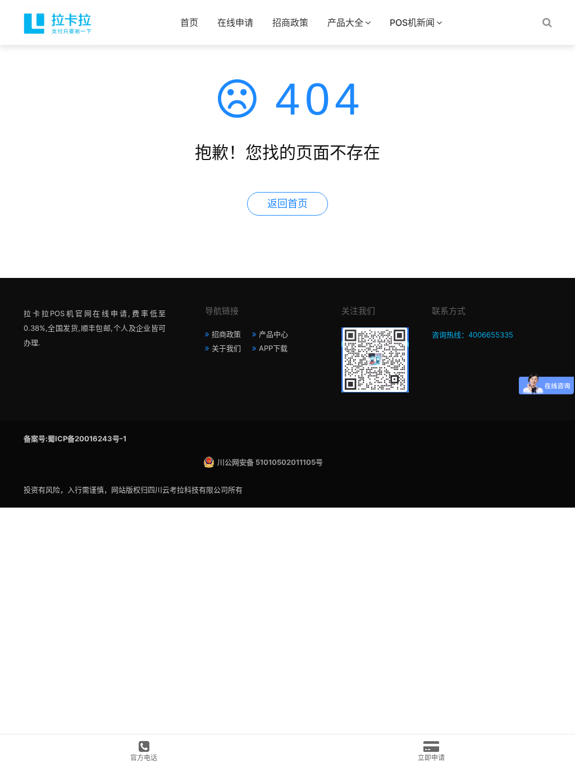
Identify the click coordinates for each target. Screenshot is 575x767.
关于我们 (226, 348)
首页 (189, 22)
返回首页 (287, 203)
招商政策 (290, 22)
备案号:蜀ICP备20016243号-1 (75, 438)
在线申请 (235, 22)
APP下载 (273, 348)
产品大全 (345, 22)
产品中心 (273, 334)
